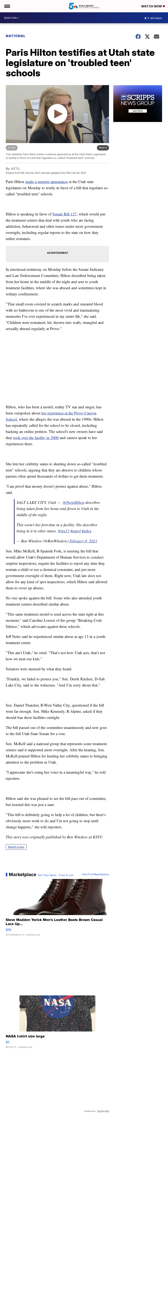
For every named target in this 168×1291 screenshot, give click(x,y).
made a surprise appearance (46, 181)
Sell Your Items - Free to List (55, 875)
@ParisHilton (73, 502)
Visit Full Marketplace (95, 874)
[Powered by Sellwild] (103, 1111)
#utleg (87, 530)
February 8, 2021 (83, 540)
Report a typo (16, 846)
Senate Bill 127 (64, 213)
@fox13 (63, 530)
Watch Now (152, 6)
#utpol (75, 530)
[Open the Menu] (7, 6)
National (15, 36)
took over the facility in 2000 (36, 437)
